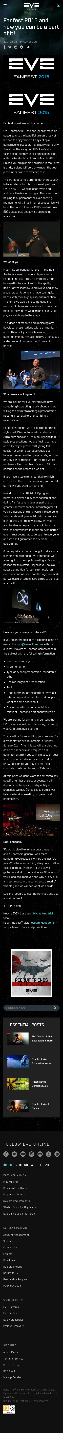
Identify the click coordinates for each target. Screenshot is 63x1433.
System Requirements (16, 1200)
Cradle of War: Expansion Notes (41, 1061)
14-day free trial (43, 913)
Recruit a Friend (12, 1266)
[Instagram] (48, 1154)
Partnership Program (15, 1279)
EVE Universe (11, 1306)
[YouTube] (23, 1154)
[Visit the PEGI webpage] (9, 1409)
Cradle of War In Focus (41, 1106)
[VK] (57, 1154)
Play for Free (10, 1181)
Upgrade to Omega (14, 1194)
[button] (58, 5)
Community (10, 1247)
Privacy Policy (11, 1365)
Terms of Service (13, 1358)
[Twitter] (14, 1154)
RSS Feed (9, 1371)
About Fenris (10, 1352)
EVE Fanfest (10, 1313)
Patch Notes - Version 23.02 (40, 1083)
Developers (10, 1260)
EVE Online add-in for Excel (19, 1213)
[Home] (31, 8)
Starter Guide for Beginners (19, 1207)
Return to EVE (11, 1272)
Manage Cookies (12, 1377)
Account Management (43, 922)
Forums (7, 1253)
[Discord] (40, 1154)
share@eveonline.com (29, 644)
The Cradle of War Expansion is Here (42, 1038)
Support (8, 1241)
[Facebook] (6, 1154)
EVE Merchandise (13, 1319)
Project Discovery (13, 1325)
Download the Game (15, 1188)
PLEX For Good (12, 1285)
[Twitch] (31, 1154)
